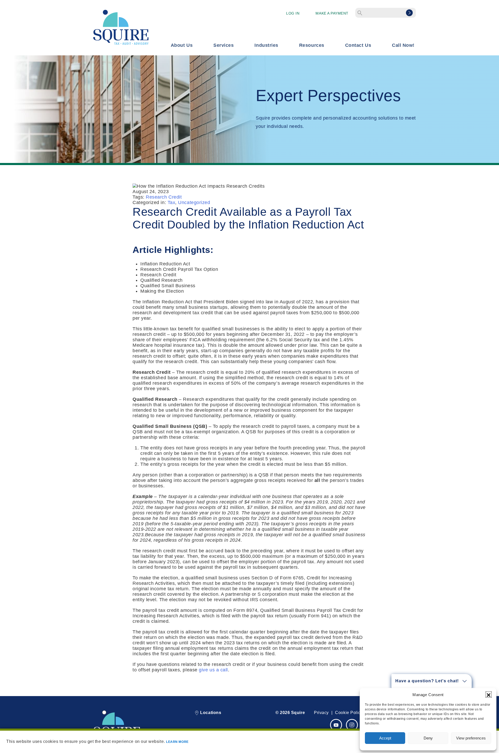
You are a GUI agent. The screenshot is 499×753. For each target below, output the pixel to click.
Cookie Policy (349, 712)
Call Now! (403, 45)
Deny (428, 738)
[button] (488, 694)
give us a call (213, 669)
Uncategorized (194, 202)
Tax (171, 202)
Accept (385, 738)
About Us (182, 45)
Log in (292, 13)
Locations (210, 712)
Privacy (321, 712)
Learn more (177, 742)
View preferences (471, 738)
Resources (311, 45)
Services (223, 45)
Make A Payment (332, 13)
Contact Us (358, 45)
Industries (266, 45)
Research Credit (164, 197)
